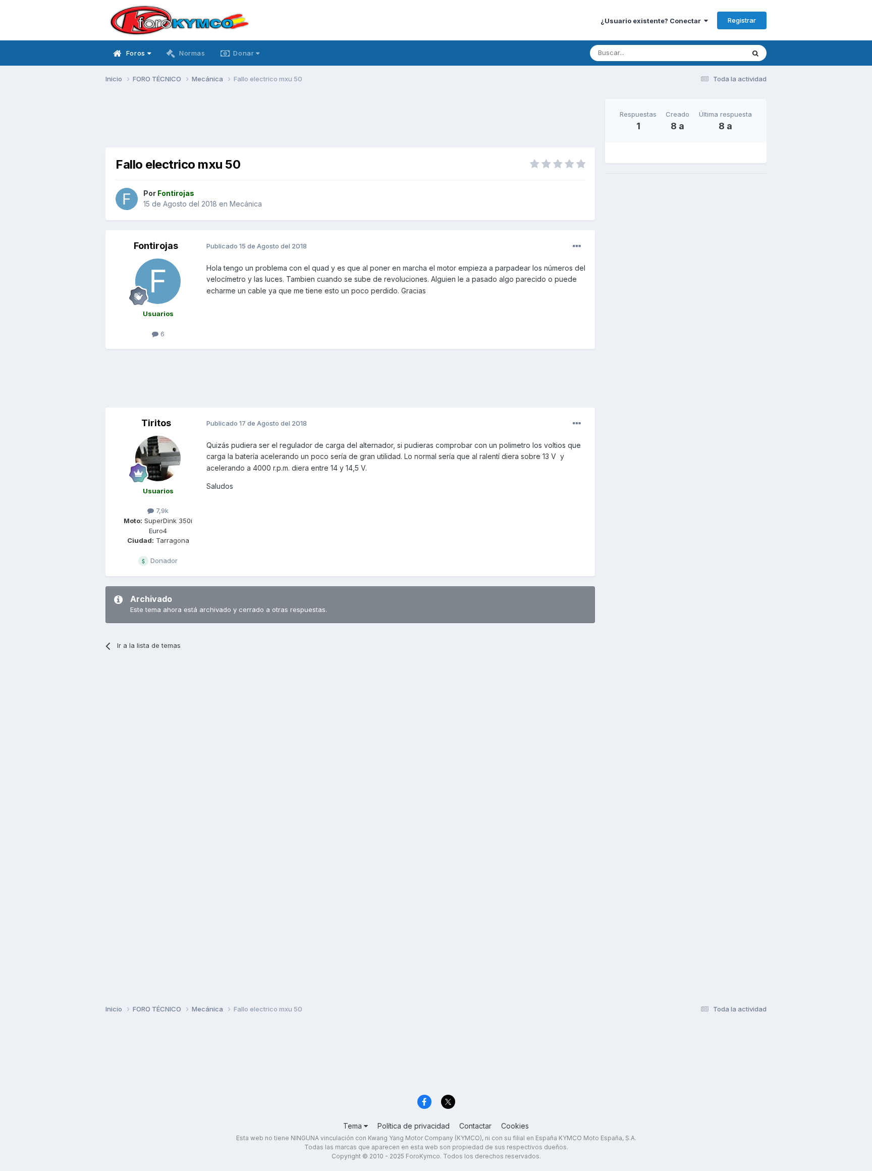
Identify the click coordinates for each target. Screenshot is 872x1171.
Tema (353, 1126)
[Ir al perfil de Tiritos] (158, 458)
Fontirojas (156, 245)
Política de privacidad (413, 1126)
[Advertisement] (350, 121)
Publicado (256, 246)
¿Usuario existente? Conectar (652, 21)
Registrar (742, 20)
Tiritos (156, 423)
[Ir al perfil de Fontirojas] (127, 199)
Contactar (475, 1126)
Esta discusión (709, 53)
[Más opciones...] (577, 246)
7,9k (161, 510)
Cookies (515, 1126)
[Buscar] (755, 53)
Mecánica (246, 203)
